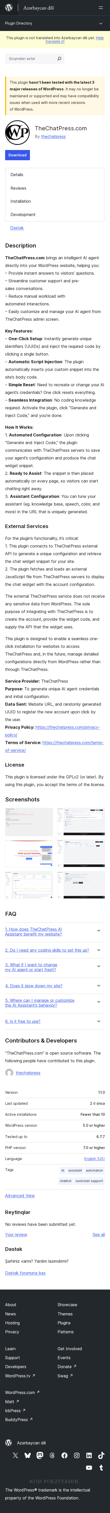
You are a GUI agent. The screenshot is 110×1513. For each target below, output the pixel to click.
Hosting (12, 1322)
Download (17, 155)
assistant (75, 1170)
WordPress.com (22, 1392)
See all (99, 1234)
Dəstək (17, 227)
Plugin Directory (18, 23)
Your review (16, 1234)
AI (62, 1170)
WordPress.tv (20, 1375)
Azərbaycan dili (31, 1442)
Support (12, 1357)
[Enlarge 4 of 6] (98, 814)
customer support (89, 1181)
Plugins (64, 1322)
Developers (15, 1366)
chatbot (65, 1181)
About (10, 1304)
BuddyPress (19, 1419)
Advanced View (20, 1195)
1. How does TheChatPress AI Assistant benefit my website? (33, 932)
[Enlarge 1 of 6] (46, 814)
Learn (10, 1348)
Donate (67, 1366)
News (10, 1313)
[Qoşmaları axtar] (59, 58)
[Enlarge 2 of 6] (46, 847)
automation (94, 1170)
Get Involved (70, 1348)
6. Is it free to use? (22, 1021)
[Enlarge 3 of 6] (46, 878)
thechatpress (53, 136)
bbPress (15, 1410)
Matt (12, 1401)
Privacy (12, 1331)
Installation (20, 201)
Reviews (18, 188)
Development (23, 214)
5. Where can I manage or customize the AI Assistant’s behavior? (39, 1003)
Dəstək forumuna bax (25, 1272)
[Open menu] (102, 7)
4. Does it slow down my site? (33, 985)
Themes (65, 1313)
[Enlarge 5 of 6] (98, 846)
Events (64, 1357)
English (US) (94, 1158)
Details (16, 174)
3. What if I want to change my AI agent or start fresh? (31, 967)
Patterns (66, 1331)
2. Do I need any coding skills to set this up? (47, 950)
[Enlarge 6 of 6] (98, 878)
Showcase (67, 1304)
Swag (65, 1375)
